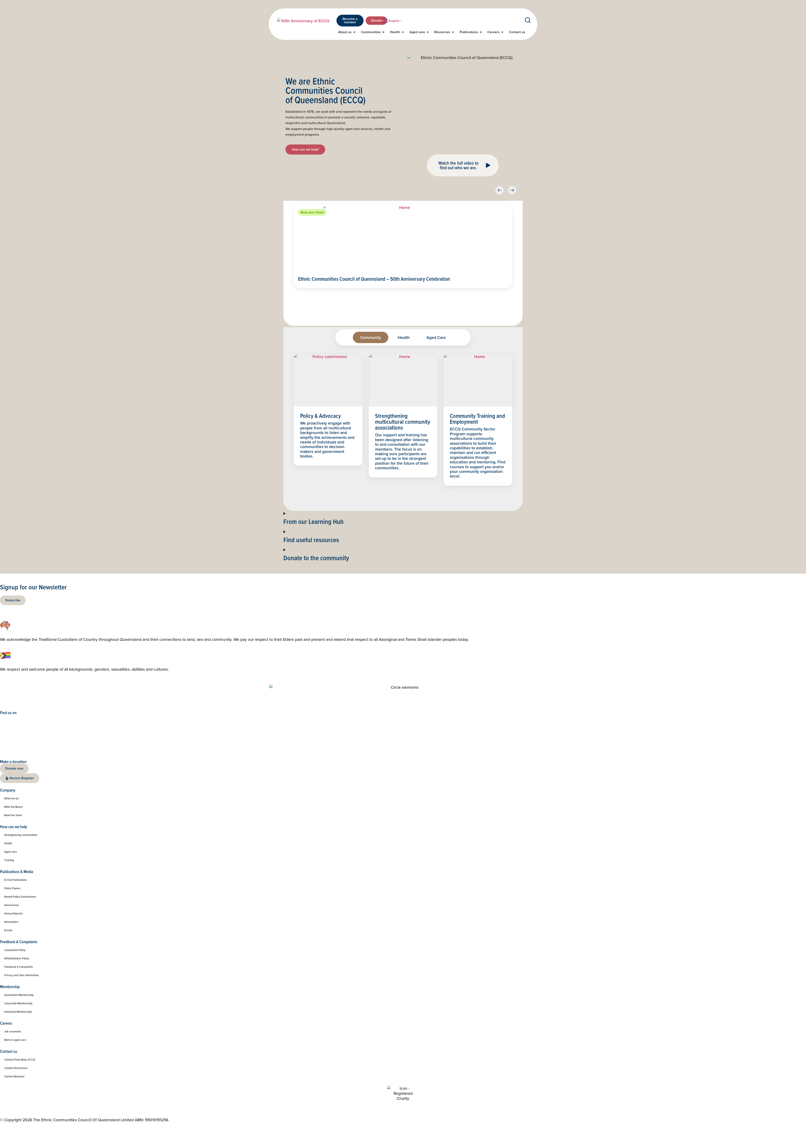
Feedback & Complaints (18, 967)
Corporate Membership (18, 1003)
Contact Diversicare (16, 1068)
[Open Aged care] (427, 32)
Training (9, 860)
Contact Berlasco (14, 1076)
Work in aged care (15, 1040)
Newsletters (11, 922)
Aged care (10, 852)
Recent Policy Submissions (20, 897)
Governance (11, 905)
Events (8, 930)
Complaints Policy (15, 950)
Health (8, 843)
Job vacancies (12, 1031)
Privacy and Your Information (21, 975)
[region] (328, 420)
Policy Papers (12, 888)
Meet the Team (13, 815)
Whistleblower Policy (16, 958)
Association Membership (19, 995)
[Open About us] (354, 32)
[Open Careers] (502, 32)
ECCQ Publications (15, 880)
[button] (499, 190)
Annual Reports (13, 913)
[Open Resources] (453, 32)
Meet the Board (13, 807)
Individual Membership (18, 1012)
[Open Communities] (383, 32)
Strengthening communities (20, 835)
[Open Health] (402, 32)
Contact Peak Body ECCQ (19, 1060)
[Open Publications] (481, 32)
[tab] (370, 337)
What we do (11, 798)
